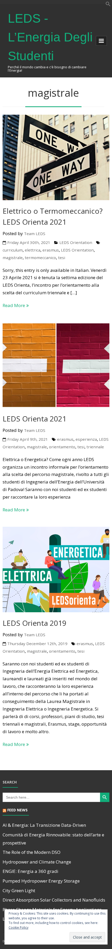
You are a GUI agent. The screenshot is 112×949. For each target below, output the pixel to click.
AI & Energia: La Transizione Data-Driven (44, 825)
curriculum (13, 250)
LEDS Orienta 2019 (34, 623)
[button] (108, 5)
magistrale (13, 257)
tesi (61, 257)
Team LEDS (34, 233)
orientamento (62, 446)
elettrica (32, 250)
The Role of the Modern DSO (31, 852)
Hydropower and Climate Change (37, 862)
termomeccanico (40, 257)
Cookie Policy (18, 927)
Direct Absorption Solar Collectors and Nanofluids (54, 900)
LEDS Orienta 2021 (34, 419)
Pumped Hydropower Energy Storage (41, 881)
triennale (95, 446)
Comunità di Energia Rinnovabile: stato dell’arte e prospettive (53, 839)
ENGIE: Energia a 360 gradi (30, 871)
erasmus (50, 250)
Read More (14, 305)
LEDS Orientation (75, 242)
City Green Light (19, 890)
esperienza (86, 439)
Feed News (17, 809)
